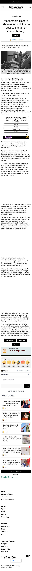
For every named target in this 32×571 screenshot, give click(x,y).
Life (2, 534)
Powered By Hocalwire (6, 567)
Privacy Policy (5, 549)
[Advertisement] (16, 190)
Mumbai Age (5, 526)
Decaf (3, 529)
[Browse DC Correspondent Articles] (4, 350)
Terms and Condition (8, 541)
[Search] (30, 7)
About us (4, 531)
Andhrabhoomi (6, 497)
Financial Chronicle (7, 499)
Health (15, 344)
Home (3, 491)
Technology (5, 517)
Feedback (4, 546)
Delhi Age (4, 523)
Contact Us (5, 551)
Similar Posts (7, 477)
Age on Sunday (17, 1)
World (3, 511)
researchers (22, 340)
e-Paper (11, 1)
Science (16, 35)
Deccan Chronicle (7, 494)
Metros (3, 514)
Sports (3, 509)
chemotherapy (10, 340)
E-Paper (3, 543)
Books (3, 506)
